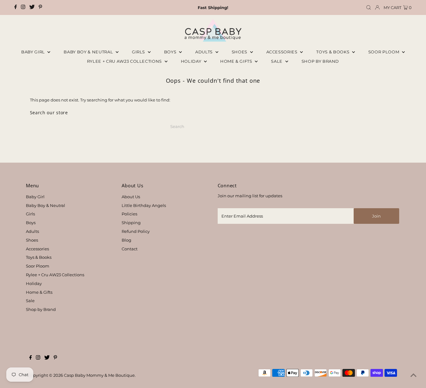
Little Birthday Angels (144, 205)
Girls (139, 51)
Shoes (240, 51)
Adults (204, 51)
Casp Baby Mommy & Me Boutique (99, 375)
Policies (129, 213)
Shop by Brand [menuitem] (320, 61)
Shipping (131, 222)
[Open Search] (369, 7)
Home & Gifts (236, 61)
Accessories (282, 51)
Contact (130, 248)
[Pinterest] (40, 7)
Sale (277, 61)
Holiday (34, 283)
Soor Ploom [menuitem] (384, 51)
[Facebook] (15, 7)
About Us (131, 196)
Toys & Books (333, 51)
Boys (170, 51)
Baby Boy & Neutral (89, 51)
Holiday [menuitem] (191, 61)
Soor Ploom (37, 265)
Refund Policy (136, 231)
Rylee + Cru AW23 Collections (55, 274)
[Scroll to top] (413, 375)
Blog (126, 240)
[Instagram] (23, 7)
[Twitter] (32, 7)
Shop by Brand (41, 309)
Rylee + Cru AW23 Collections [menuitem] (125, 61)
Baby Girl (33, 51)
